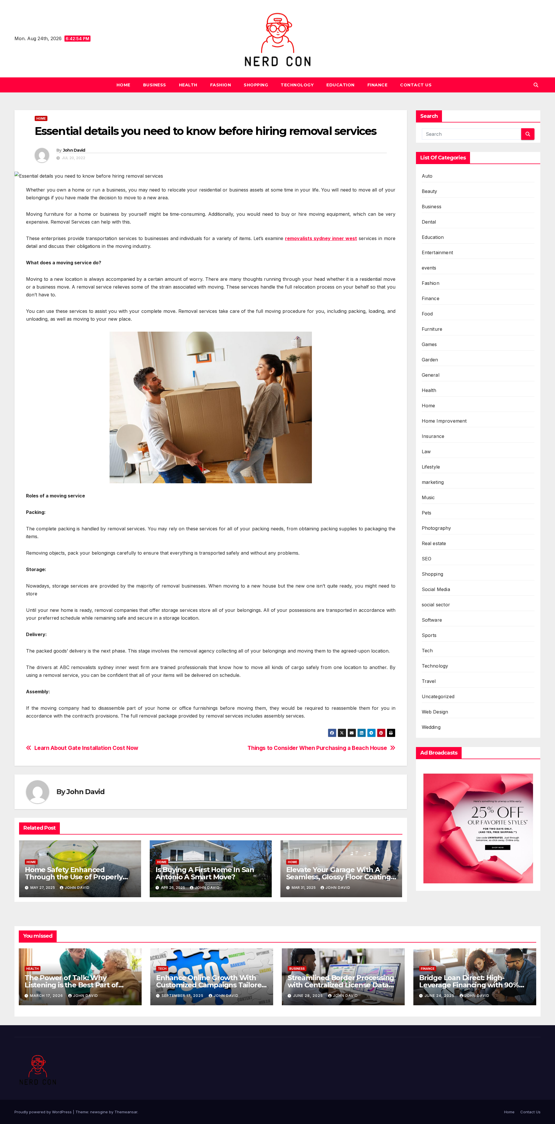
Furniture (432, 329)
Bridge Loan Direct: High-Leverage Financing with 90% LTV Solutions (469, 984)
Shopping (256, 85)
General (430, 375)
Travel (429, 681)
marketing (433, 482)
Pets (427, 513)
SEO (427, 559)
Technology (297, 85)
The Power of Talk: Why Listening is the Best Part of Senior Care (71, 984)
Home (123, 85)
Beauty (429, 191)
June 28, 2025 (308, 995)
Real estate (434, 543)
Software (432, 620)
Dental (429, 222)
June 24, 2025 (440, 995)
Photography (436, 528)
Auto (427, 176)
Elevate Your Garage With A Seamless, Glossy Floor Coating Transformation (338, 876)
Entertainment (437, 252)
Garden (430, 360)
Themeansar (125, 1112)
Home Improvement (444, 421)
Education (340, 85)
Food (427, 314)
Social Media (436, 589)
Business (154, 85)
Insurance (433, 436)
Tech (427, 650)
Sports (429, 635)
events (429, 268)
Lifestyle (431, 467)
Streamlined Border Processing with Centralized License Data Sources (341, 984)
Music (428, 497)
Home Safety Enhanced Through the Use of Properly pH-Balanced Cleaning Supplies (78, 876)
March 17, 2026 (47, 995)
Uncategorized (438, 696)
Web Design (435, 712)
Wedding (431, 727)
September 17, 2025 (183, 995)
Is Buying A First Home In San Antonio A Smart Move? (205, 873)
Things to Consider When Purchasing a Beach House (317, 748)
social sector (436, 604)
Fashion (220, 85)
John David (74, 150)
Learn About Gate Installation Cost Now (86, 748)
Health (188, 85)
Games (429, 344)
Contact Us (416, 85)
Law (426, 451)
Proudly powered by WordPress (43, 1112)
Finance (377, 85)
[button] (536, 85)
